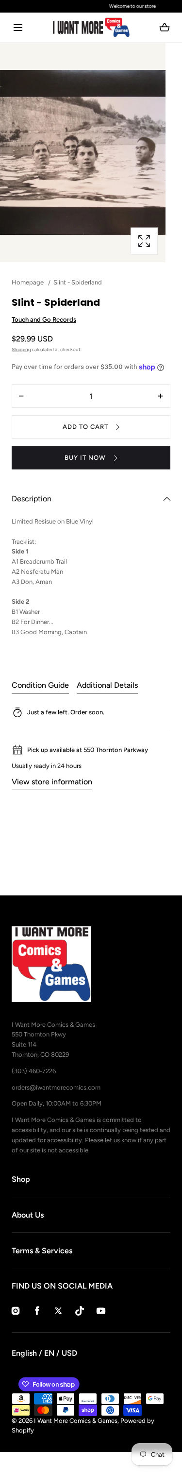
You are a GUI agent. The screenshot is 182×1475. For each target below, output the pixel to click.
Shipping (21, 349)
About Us (28, 1215)
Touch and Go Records (44, 319)
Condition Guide (40, 685)
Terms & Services (42, 1250)
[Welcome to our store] (91, 6)
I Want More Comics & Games (75, 1420)
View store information (52, 781)
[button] (18, 28)
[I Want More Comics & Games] (91, 28)
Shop (21, 1179)
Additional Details (107, 685)
